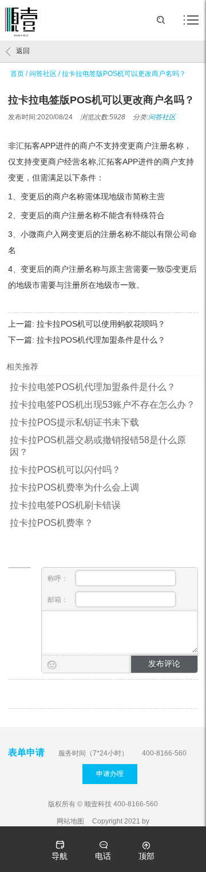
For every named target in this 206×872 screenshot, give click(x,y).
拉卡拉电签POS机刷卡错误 (65, 505)
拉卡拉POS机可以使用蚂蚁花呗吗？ (101, 323)
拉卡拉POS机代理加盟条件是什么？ (101, 339)
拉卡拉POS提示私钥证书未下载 (74, 422)
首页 (17, 74)
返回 (23, 51)
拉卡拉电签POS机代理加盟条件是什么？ (93, 387)
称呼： (58, 578)
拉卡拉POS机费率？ (51, 523)
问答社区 (43, 74)
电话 (103, 856)
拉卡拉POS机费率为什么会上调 (74, 487)
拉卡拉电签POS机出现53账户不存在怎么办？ (102, 404)
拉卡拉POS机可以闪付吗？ (65, 470)
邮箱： (58, 600)
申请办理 (110, 774)
